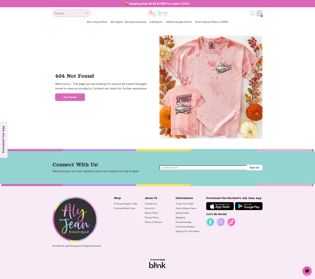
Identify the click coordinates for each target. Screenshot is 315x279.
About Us (150, 208)
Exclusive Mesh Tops (125, 208)
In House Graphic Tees (125, 203)
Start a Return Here (186, 208)
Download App (184, 222)
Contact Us (151, 203)
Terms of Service (153, 222)
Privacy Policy (152, 217)
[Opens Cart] (259, 13)
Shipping (180, 217)
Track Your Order (184, 203)
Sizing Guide (182, 213)
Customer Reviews (185, 226)
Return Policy (152, 213)
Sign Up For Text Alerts (188, 231)
